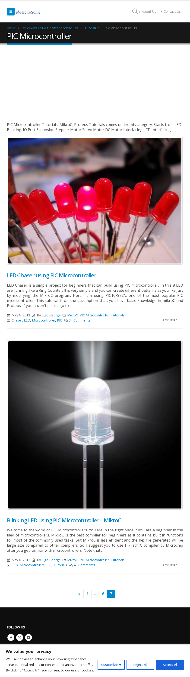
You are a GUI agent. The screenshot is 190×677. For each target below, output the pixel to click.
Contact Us (172, 11)
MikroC (72, 315)
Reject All (140, 664)
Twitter (19, 637)
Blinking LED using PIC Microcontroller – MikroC (64, 520)
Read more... (171, 320)
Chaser (17, 320)
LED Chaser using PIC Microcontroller (51, 275)
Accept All (170, 664)
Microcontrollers (32, 565)
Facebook (10, 637)
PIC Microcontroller (94, 315)
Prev (79, 594)
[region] (95, 660)
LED (27, 320)
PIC (59, 320)
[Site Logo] (28, 11)
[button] (11, 11)
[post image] (95, 201)
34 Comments (79, 320)
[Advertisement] (95, 79)
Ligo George (51, 315)
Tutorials (117, 315)
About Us (149, 11)
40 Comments (84, 565)
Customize (109, 664)
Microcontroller (43, 320)
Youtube (28, 637)
